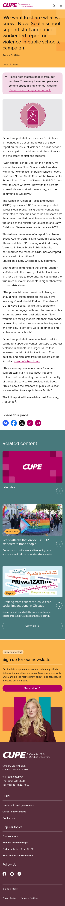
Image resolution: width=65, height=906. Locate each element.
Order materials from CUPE (18, 849)
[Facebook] (4, 873)
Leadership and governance (18, 805)
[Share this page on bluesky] (6, 423)
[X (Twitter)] (19, 873)
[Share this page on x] (22, 423)
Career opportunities (14, 811)
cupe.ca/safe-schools (27, 361)
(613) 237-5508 (16, 781)
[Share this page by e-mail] (38, 423)
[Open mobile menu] (60, 5)
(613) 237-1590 (15, 777)
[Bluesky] (12, 873)
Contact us (9, 818)
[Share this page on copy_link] (30, 423)
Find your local (11, 836)
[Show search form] (54, 5)
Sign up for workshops (15, 842)
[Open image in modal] (32, 115)
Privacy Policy (9, 898)
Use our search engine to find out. (30, 90)
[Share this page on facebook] (14, 423)
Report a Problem (29, 898)
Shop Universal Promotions (18, 855)
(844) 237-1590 (21, 784)
